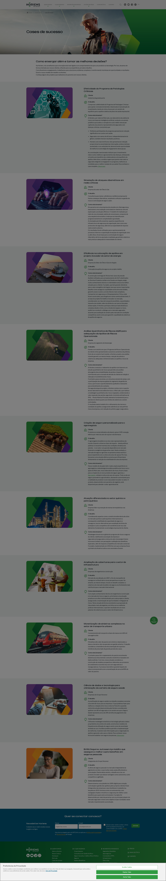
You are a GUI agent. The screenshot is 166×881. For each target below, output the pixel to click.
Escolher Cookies (127, 867)
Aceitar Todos (127, 877)
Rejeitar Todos (127, 872)
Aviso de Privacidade (51, 871)
